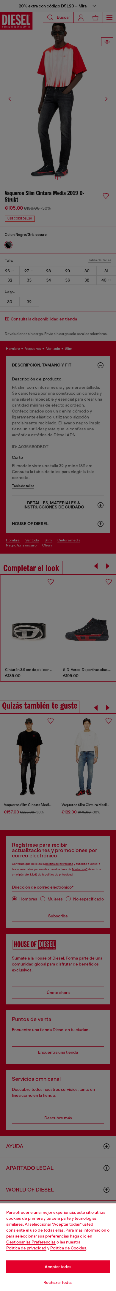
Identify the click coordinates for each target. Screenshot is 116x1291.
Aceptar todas (58, 1266)
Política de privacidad (26, 1248)
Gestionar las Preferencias (31, 1242)
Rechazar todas (58, 1282)
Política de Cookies (68, 1248)
